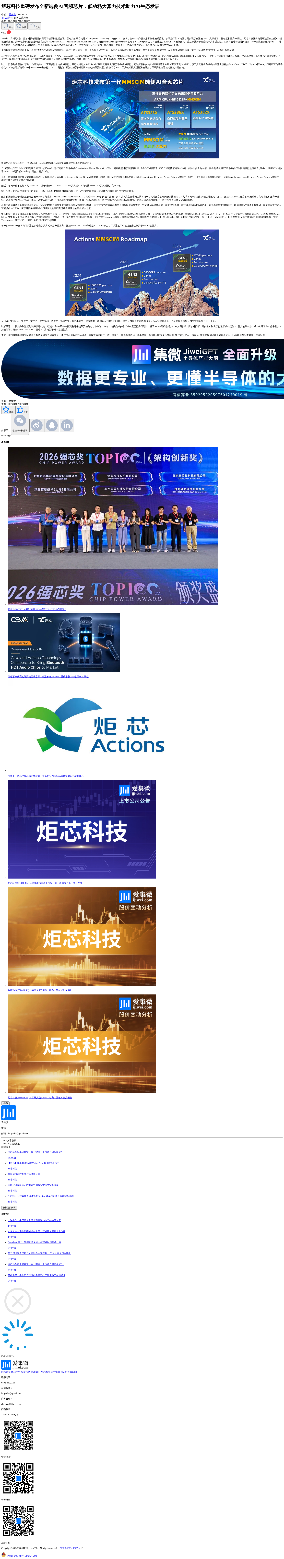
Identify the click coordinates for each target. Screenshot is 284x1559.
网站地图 (45, 1371)
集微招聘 (25, 1371)
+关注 (5, 1103)
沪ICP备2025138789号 (70, 1548)
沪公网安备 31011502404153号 (22, 1556)
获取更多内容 (9, 1207)
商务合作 (65, 1371)
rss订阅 (73, 1371)
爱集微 (12, 14)
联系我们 (35, 1371)
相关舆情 (6, 17)
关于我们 (55, 1371)
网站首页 (6, 1371)
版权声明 (15, 1371)
